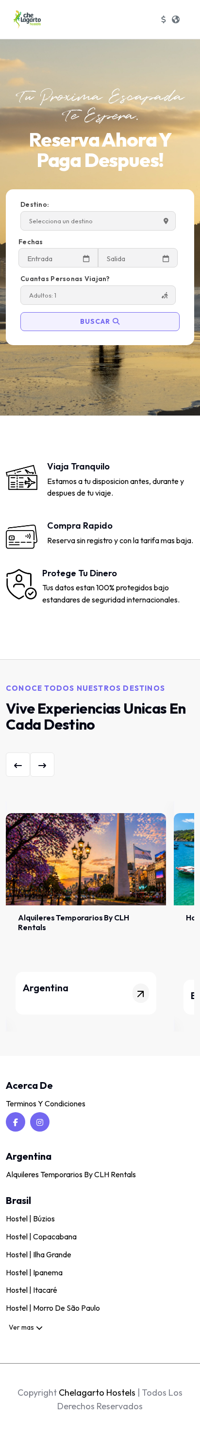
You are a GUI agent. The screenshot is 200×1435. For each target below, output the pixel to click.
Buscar (95, 321)
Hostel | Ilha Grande (38, 1254)
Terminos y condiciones (45, 1103)
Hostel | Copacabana (41, 1236)
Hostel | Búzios (30, 1218)
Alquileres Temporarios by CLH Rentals (71, 1174)
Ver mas (21, 1327)
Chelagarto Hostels (97, 1392)
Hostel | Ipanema (34, 1272)
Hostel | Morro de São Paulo (53, 1308)
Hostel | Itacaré (31, 1290)
